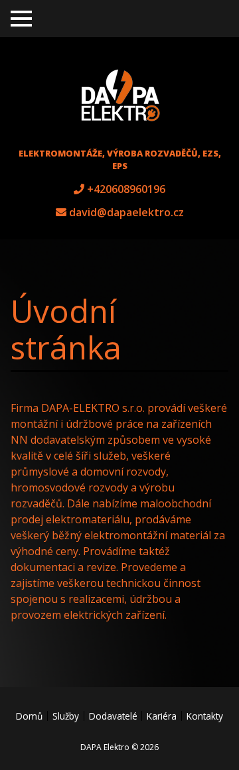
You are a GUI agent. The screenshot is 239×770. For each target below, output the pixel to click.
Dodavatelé (113, 716)
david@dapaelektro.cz (126, 212)
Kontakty (205, 716)
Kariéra (162, 716)
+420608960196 (126, 189)
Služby (65, 716)
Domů (29, 716)
